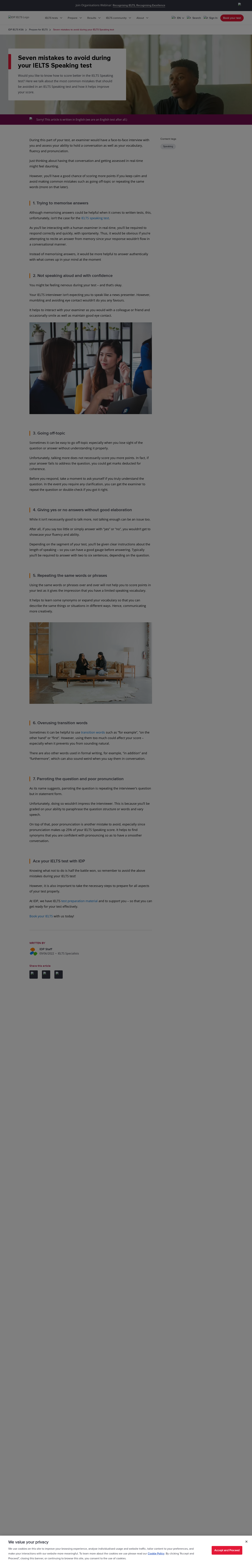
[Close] (246, 1541)
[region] (126, 1550)
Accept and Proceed (227, 1550)
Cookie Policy (156, 1553)
